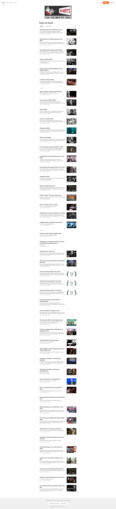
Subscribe (106, 2)
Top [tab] (44, 26)
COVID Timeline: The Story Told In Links (51, 195)
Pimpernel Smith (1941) (46, 59)
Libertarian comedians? (44, 372)
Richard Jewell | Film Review (47, 186)
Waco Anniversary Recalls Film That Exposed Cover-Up (52, 261)
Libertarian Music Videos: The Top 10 (50, 271)
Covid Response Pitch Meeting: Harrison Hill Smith (52, 157)
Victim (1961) (43, 109)
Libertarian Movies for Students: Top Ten (51, 29)
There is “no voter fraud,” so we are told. (48, 380)
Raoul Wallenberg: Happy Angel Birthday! (51, 50)
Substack (52, 506)
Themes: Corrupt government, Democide (48, 206)
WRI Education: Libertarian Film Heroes (50, 429)
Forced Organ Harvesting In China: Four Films (52, 167)
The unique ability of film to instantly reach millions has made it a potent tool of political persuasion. (51, 322)
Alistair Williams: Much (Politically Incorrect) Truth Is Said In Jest (52, 349)
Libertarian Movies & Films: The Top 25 (50, 290)
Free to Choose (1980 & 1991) (48, 100)
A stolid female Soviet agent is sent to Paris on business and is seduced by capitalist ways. (52, 179)
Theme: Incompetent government (47, 224)
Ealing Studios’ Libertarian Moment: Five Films (52, 213)
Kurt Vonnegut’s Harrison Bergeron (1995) (51, 147)
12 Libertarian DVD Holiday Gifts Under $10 (51, 469)
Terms (62, 500)
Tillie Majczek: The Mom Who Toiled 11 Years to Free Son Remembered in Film (52, 242)
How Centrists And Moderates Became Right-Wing (52, 418)
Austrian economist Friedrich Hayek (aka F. (48, 235)
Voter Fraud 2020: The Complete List (50, 379)
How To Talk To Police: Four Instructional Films (51, 388)
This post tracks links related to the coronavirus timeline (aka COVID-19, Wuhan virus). (52, 197)
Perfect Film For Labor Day (47, 251)
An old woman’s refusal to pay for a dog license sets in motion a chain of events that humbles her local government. (52, 121)
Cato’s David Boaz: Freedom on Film (49, 310)
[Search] (98, 2)
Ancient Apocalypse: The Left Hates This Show (51, 447)
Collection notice (67, 500)
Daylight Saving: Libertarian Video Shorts (51, 222)
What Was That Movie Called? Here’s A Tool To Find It (52, 438)
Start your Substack (55, 503)
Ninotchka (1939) (44, 176)
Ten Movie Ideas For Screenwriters (49, 340)
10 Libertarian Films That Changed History (51, 320)
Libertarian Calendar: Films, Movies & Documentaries (50, 300)
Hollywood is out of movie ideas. (46, 342)
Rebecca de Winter (46, 54)
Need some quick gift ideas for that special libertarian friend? (52, 470)
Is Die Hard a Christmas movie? (46, 479)
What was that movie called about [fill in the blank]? (50, 440)
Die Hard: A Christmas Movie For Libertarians (52, 477)
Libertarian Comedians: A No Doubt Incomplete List (49, 370)
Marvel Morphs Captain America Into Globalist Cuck (52, 398)
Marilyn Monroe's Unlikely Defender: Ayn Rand (51, 39)
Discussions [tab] (49, 26)
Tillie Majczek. (42, 245)
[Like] (40, 35)
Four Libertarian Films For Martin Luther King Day (52, 486)
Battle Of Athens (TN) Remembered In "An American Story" (51, 69)
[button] (3, 2)
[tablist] (46, 26)
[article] (58, 32)
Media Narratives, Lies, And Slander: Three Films (51, 407)
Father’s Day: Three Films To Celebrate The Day (51, 458)
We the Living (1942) (45, 137)
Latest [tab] (41, 26)
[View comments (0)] (48, 35)
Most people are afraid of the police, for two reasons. (51, 390)
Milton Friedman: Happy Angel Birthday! (51, 91)
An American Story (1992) (47, 79)
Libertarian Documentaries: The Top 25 (50, 281)
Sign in (112, 2)
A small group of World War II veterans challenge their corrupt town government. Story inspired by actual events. (52, 82)
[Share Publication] (101, 2)
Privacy (58, 500)
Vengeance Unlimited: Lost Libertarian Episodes (50, 359)
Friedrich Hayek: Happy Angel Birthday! (51, 233)
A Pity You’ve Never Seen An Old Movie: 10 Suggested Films (51, 330)
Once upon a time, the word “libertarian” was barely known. (52, 430)
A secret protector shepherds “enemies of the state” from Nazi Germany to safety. (52, 61)
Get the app (64, 503)
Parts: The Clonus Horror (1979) (49, 204)
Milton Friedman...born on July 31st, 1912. (48, 93)
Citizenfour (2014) (45, 128)
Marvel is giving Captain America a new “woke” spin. (50, 400)
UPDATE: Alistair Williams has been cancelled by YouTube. (52, 352)
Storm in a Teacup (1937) (47, 119)
